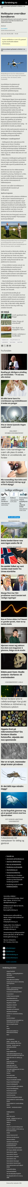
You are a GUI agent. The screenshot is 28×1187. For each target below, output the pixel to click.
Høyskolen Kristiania (12, 1011)
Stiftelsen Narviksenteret (13, 1137)
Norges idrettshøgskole (12, 1088)
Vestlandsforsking (11, 1169)
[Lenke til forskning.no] (12, 2)
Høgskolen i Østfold (12, 1005)
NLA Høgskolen (10, 1039)
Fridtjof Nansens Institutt (13, 996)
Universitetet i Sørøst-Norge (14, 1163)
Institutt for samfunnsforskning (15, 1013)
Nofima (8, 1073)
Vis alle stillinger (14, 517)
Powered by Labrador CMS (14, 1183)
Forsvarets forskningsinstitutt (14, 991)
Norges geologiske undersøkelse (15, 1086)
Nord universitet (11, 1075)
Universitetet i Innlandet (13, 1156)
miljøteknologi (15, 340)
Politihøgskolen (10, 1112)
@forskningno (10, 948)
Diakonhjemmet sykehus (13, 979)
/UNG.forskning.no (12, 954)
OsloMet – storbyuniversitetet (14, 1107)
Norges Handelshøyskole (13, 1082)
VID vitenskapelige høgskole (14, 1173)
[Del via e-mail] (10, 346)
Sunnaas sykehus (11, 1139)
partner (20, 342)
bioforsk (12, 342)
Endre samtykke (11, 962)
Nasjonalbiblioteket (11, 1051)
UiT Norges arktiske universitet (14, 1150)
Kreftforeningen (11, 1018)
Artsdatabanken (11, 977)
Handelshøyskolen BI (12, 998)
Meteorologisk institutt (12, 1024)
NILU (8, 1034)
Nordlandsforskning (12, 1077)
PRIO (8, 1114)
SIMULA (9, 1122)
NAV (8, 1026)
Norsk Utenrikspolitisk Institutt (14, 1097)
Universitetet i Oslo (11, 1158)
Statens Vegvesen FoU (12, 1135)
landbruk (5, 342)
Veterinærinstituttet (11, 1171)
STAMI (8, 1133)
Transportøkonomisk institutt (14, 1147)
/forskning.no (10, 951)
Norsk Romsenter (11, 1095)
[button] (2, 494)
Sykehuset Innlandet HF (13, 1141)
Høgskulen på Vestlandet (13, 1009)
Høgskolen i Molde (11, 1002)
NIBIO (8, 1028)
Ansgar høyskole (11, 971)
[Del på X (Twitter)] (5, 346)
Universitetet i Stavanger (13, 1161)
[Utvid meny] (26, 2)
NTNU (8, 1049)
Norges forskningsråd (12, 1084)
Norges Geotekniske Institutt (14, 1079)
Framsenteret (10, 994)
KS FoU (8, 1016)
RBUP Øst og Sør (11, 1116)
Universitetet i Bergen (12, 1154)
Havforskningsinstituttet (13, 1000)
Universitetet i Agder (12, 1152)
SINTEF (8, 1124)
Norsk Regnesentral (12, 1093)
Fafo (8, 985)
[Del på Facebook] (2, 346)
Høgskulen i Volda (11, 1007)
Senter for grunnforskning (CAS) (15, 1126)
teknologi (5, 340)
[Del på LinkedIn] (7, 346)
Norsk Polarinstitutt (11, 1090)
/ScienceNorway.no (12, 958)
